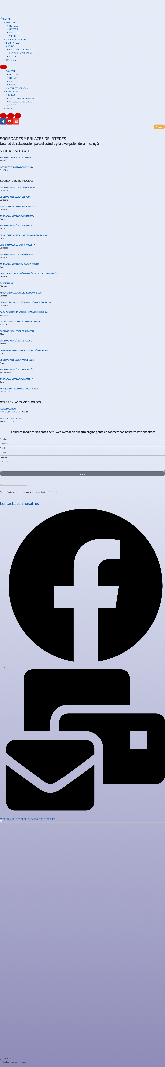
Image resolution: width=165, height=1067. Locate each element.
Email (2, 448)
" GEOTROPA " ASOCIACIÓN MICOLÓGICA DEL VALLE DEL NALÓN (29, 273)
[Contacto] (85, 809)
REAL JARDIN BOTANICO (11, 418)
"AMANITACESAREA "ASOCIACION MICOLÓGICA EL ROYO (25, 350)
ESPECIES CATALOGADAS (20, 53)
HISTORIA (13, 29)
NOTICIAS (13, 25)
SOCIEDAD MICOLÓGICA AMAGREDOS (17, 359)
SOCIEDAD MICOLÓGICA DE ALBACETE (17, 331)
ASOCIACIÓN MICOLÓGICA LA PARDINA (17, 206)
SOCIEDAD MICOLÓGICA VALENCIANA (16, 254)
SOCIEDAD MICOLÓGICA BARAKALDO (16, 225)
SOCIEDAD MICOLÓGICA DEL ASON (15, 196)
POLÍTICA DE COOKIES (45, 819)
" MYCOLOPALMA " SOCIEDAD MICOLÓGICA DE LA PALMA (26, 302)
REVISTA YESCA (13, 42)
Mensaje (3, 457)
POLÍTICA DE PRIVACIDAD (23, 819)
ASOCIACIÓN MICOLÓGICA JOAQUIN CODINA (19, 264)
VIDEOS (12, 56)
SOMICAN (10, 22)
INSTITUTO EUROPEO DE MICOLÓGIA (17, 167)
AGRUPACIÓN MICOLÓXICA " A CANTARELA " (20, 388)
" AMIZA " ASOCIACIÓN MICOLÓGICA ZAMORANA (21, 321)
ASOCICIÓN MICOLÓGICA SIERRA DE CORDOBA (21, 292)
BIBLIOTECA (14, 32)
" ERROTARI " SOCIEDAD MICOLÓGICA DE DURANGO (23, 235)
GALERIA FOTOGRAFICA (17, 39)
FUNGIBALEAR (6, 283)
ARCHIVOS (10, 46)
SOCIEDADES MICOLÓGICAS (21, 49)
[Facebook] (85, 664)
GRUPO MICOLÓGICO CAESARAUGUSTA (17, 244)
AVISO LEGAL (6, 819)
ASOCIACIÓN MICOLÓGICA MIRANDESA (17, 216)
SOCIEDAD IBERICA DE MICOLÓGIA (15, 157)
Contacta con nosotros (19, 503)
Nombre (3, 438)
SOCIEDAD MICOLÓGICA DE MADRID (16, 340)
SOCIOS (12, 36)
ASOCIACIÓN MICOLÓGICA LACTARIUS (16, 379)
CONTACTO (11, 59)
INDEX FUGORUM (8, 408)
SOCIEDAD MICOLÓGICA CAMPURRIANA (17, 187)
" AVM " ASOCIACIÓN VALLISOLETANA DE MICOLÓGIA (24, 311)
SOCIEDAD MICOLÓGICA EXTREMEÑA (16, 369)
